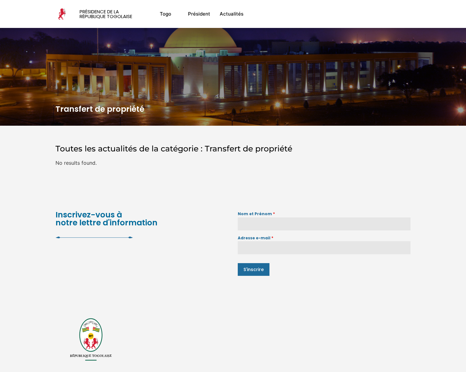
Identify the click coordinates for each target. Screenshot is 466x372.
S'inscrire (253, 269)
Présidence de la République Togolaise (106, 14)
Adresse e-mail (255, 238)
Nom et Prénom (256, 213)
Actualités (231, 14)
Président (199, 14)
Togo (165, 14)
